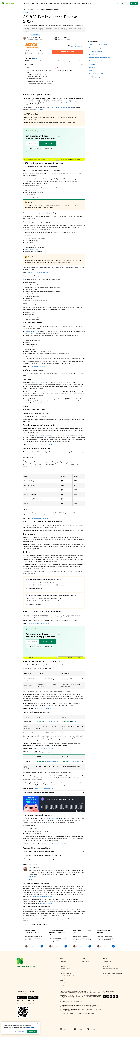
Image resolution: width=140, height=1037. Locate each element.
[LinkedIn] (31, 879)
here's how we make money (59, 31)
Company (63, 961)
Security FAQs (86, 964)
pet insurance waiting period (45, 436)
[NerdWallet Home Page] (8, 3)
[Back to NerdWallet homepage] (24, 9)
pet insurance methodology (43, 896)
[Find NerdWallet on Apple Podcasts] (114, 996)
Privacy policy (107, 966)
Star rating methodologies (68, 975)
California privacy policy (110, 968)
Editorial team (64, 978)
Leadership (63, 964)
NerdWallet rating (47, 680)
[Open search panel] (118, 3)
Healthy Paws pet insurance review (45, 788)
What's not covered (95, 51)
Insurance (30, 9)
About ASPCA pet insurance (98, 44)
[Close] (37, 1023)
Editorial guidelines (66, 973)
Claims (91, 70)
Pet (37, 9)
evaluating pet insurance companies (55, 844)
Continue (32, 1031)
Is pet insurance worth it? (37, 366)
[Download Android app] (33, 997)
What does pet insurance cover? (39, 272)
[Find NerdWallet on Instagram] (111, 996)
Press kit (62, 982)
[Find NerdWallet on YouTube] (107, 996)
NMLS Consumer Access (66, 1003)
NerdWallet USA (67, 1029)
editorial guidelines (46, 903)
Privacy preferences (109, 971)
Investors (63, 985)
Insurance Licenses (75, 1010)
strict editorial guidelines (50, 818)
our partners (47, 31)
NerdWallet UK (80, 1029)
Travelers (40, 109)
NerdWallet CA (93, 1029)
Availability (92, 64)
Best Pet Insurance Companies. (60, 107)
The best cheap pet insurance (38, 518)
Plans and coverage (95, 48)
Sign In (124, 3)
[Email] (29, 879)
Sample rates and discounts (98, 61)
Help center (85, 961)
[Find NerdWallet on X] (104, 996)
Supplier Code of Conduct (111, 964)
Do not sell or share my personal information (112, 974)
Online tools (93, 67)
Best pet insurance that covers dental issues (43, 445)
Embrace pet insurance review (43, 748)
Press (61, 980)
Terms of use (107, 961)
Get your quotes (67, 51)
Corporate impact (65, 968)
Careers (62, 966)
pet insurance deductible (41, 383)
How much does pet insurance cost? (40, 623)
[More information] (82, 46)
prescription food (67, 102)
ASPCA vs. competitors (96, 77)
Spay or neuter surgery (32, 249)
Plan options (93, 54)
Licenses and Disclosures (79, 1003)
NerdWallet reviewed (76, 46)
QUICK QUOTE (47, 143)
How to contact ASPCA (96, 74)
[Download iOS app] (22, 997)
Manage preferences (18, 1031)
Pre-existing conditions (32, 331)
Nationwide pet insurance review (44, 708)
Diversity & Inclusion (66, 971)
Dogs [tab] (26, 471)
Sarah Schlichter (34, 868)
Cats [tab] (33, 471)
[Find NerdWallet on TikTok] (117, 996)
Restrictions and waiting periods (99, 57)
